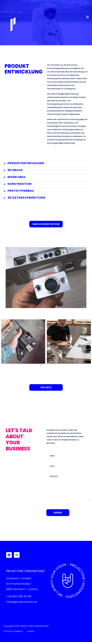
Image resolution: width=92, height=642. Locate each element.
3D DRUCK (15, 170)
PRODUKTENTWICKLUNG (26, 163)
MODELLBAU (17, 177)
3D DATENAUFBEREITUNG (26, 197)
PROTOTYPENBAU (21, 191)
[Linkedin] (9, 555)
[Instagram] (17, 555)
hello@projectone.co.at (21, 602)
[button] (46, 163)
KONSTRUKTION (20, 184)
